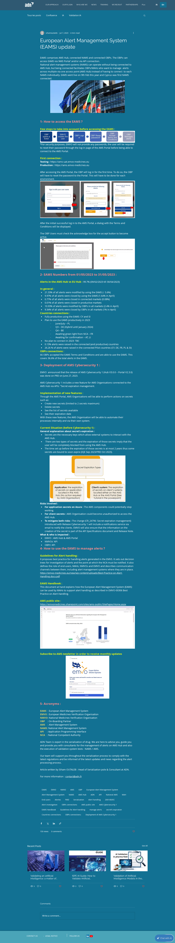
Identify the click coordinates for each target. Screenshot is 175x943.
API (100, 794)
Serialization (78, 799)
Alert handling (94, 799)
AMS (72, 789)
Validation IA (75, 15)
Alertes (58, 799)
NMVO (63, 789)
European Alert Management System (102, 789)
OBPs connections (69, 804)
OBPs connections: (73, 814)
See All (145, 846)
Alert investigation (49, 804)
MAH (124, 794)
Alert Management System (53, 794)
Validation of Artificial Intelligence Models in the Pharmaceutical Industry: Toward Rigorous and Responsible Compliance (128, 877)
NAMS (71, 794)
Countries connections (51, 814)
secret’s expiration (114, 809)
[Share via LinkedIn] (54, 823)
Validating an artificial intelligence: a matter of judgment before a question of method (45, 877)
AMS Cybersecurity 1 (108, 804)
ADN (93, 794)
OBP (80, 789)
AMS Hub (82, 794)
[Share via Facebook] (41, 823)
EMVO (53, 789)
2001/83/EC (110, 799)
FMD (67, 799)
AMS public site (88, 804)
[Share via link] (60, 823)
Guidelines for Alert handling (72, 809)
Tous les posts (34, 15)
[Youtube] (91, 936)
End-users (46, 799)
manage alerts (96, 809)
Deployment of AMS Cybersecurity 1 (101, 814)
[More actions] (133, 32)
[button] (144, 15)
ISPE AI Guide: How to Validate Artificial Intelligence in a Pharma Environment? (85, 877)
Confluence (51, 15)
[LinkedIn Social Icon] (87, 936)
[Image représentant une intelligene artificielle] (45, 861)
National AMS (112, 794)
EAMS (44, 789)
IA (63, 15)
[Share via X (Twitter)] (47, 823)
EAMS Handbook (49, 809)
